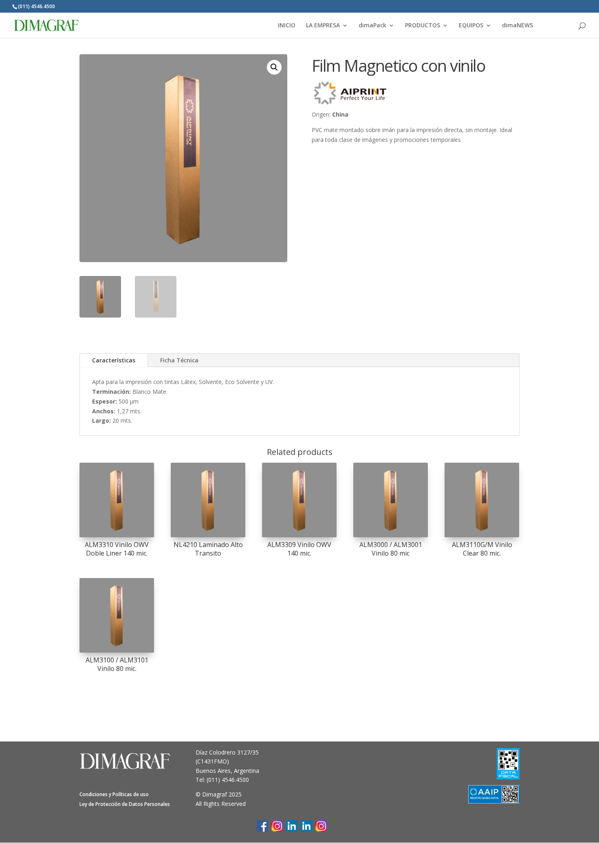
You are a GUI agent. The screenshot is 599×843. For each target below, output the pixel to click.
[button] (274, 67)
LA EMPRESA (323, 25)
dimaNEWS (517, 25)
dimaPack (372, 25)
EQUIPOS (471, 25)
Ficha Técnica (179, 360)
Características (113, 360)
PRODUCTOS (422, 25)
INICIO (286, 25)
